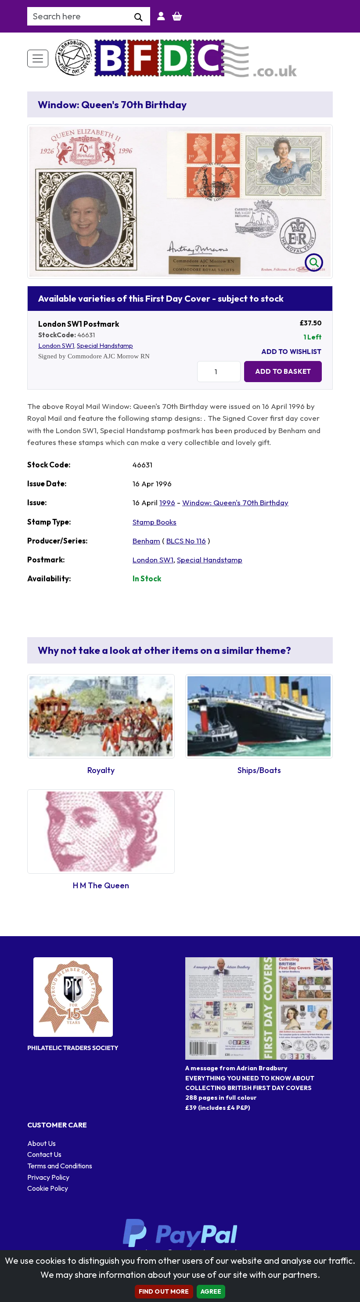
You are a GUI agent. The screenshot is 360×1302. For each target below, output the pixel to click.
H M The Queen (101, 885)
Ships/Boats (259, 770)
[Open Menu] (37, 58)
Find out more (164, 1291)
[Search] (138, 17)
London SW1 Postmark (78, 323)
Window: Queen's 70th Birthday (235, 502)
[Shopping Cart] (177, 16)
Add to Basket (283, 371)
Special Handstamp (105, 345)
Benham (146, 540)
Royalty (101, 770)
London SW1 (56, 345)
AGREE (211, 1291)
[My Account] (161, 16)
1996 (167, 502)
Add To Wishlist (291, 351)
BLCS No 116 (186, 540)
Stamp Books (154, 521)
